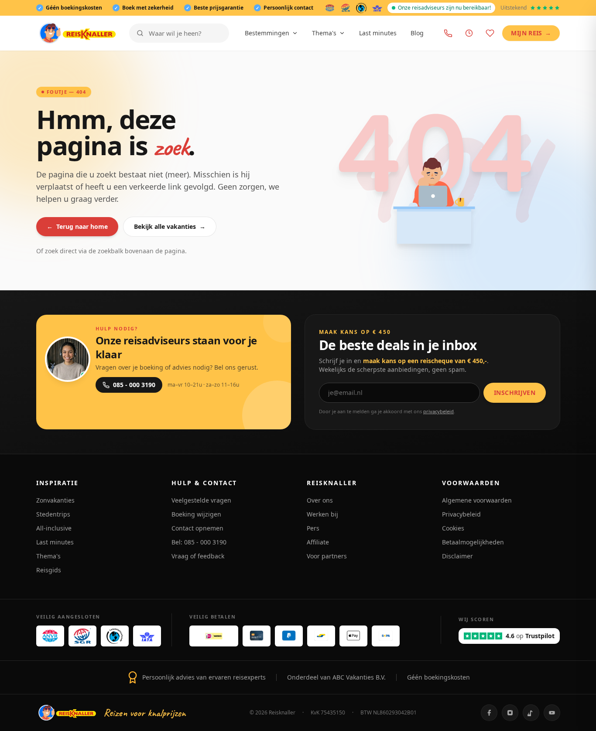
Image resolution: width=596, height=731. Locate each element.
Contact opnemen (197, 528)
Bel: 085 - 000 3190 (198, 542)
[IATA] (377, 8)
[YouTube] (552, 713)
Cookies (453, 528)
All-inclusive (54, 528)
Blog (417, 33)
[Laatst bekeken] (469, 33)
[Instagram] (510, 713)
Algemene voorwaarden (477, 500)
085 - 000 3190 (134, 385)
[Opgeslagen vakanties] (490, 33)
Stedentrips (53, 514)
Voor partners (327, 556)
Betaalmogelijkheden (473, 542)
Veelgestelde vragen (201, 500)
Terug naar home (77, 226)
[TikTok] (531, 713)
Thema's (324, 33)
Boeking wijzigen (196, 514)
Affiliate (318, 542)
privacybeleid (438, 411)
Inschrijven (514, 392)
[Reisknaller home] (77, 33)
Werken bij (322, 514)
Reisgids (48, 570)
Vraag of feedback (197, 556)
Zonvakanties (55, 500)
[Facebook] (489, 713)
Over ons (320, 500)
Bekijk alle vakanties (170, 226)
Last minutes (378, 33)
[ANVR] (330, 8)
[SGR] (345, 8)
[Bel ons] (448, 33)
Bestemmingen (267, 33)
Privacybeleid (461, 514)
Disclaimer (457, 556)
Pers (313, 528)
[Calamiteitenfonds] (361, 8)
